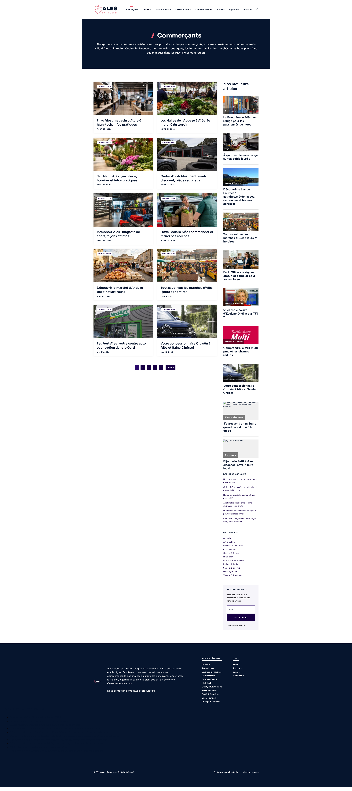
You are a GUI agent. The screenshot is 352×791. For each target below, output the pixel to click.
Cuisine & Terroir (183, 9)
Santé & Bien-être (203, 9)
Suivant (170, 367)
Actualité (247, 9)
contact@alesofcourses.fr (140, 690)
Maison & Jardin (163, 9)
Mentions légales (250, 772)
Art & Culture (229, 542)
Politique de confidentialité (226, 772)
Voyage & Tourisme (232, 575)
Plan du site (238, 675)
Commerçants (131, 9)
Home (235, 664)
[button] (256, 9)
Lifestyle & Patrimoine (233, 560)
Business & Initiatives (233, 545)
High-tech (234, 9)
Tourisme (146, 9)
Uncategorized (230, 571)
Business (221, 9)
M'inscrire (240, 618)
